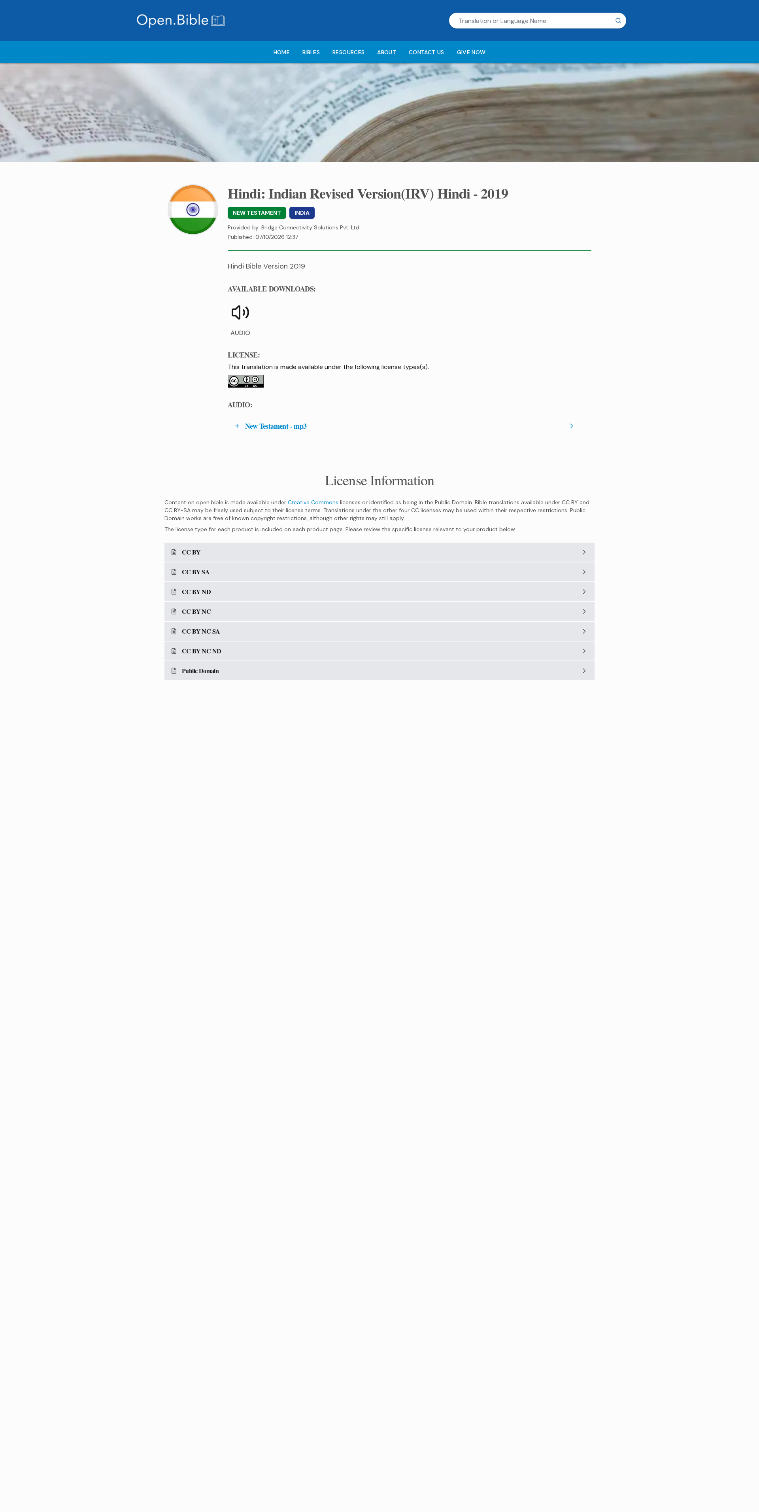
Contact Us (426, 52)
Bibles (311, 52)
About (386, 52)
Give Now (471, 52)
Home (282, 52)
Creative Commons (313, 502)
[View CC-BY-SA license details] (246, 381)
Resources (348, 52)
